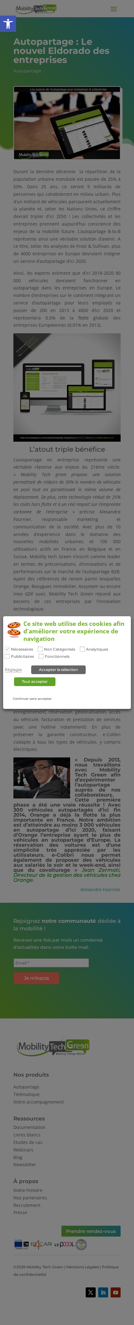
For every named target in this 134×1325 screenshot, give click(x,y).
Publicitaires (22, 657)
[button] (8, 24)
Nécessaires (22, 649)
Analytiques (97, 649)
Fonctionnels (57, 657)
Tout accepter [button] (35, 681)
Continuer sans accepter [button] (32, 699)
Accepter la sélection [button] (58, 669)
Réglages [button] (13, 670)
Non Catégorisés (59, 649)
